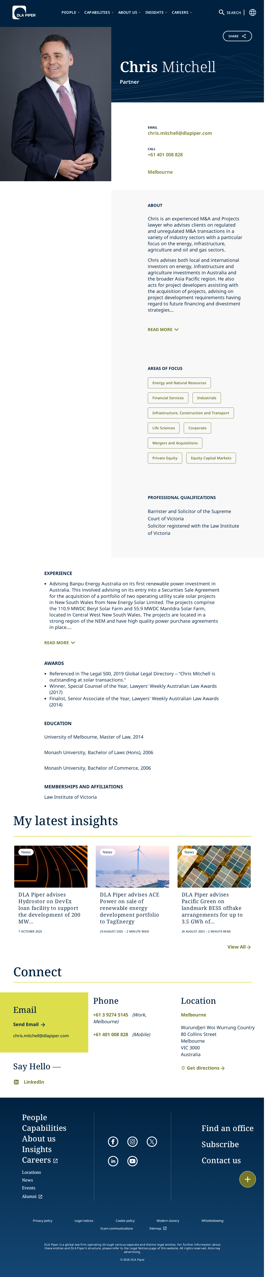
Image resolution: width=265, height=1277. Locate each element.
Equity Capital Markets (211, 457)
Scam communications (116, 1228)
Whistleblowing (212, 1220)
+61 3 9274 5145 (110, 1015)
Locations (31, 1172)
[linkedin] (113, 1161)
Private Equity (165, 457)
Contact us (221, 1160)
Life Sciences (163, 427)
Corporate (197, 427)
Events (28, 1188)
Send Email (26, 1024)
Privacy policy (42, 1220)
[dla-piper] (25, 12)
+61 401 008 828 (165, 154)
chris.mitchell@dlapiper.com (180, 133)
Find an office (228, 1128)
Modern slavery (168, 1220)
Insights (154, 12)
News (27, 1180)
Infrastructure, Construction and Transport (190, 412)
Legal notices (84, 1220)
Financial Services (168, 397)
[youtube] (132, 1161)
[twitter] (152, 1141)
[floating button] (247, 1179)
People (69, 12)
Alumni (29, 1196)
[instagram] (132, 1141)
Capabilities (97, 12)
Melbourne (160, 172)
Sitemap (155, 1228)
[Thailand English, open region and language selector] (252, 12)
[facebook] (113, 1141)
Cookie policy (125, 1220)
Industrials (206, 397)
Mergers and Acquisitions (175, 442)
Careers (180, 12)
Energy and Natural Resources (179, 382)
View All (236, 947)
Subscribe (220, 1144)
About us (127, 12)
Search (234, 12)
